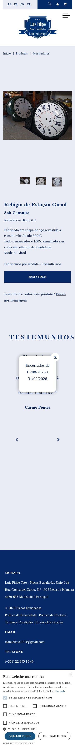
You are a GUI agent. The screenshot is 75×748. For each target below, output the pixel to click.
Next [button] (61, 115)
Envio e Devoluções (50, 622)
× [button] (70, 674)
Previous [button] (13, 115)
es (9, 4)
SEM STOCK (37, 276)
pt (29, 4)
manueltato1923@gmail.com (25, 642)
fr (16, 4)
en (22, 4)
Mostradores (41, 53)
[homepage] (37, 39)
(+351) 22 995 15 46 (19, 661)
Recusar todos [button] (54, 736)
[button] (37, 728)
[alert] (37, 709)
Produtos (22, 53)
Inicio (7, 53)
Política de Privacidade (20, 615)
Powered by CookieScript (19, 743)
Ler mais (60, 691)
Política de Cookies (52, 615)
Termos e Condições (19, 622)
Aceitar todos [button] (20, 736)
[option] (37, 115)
